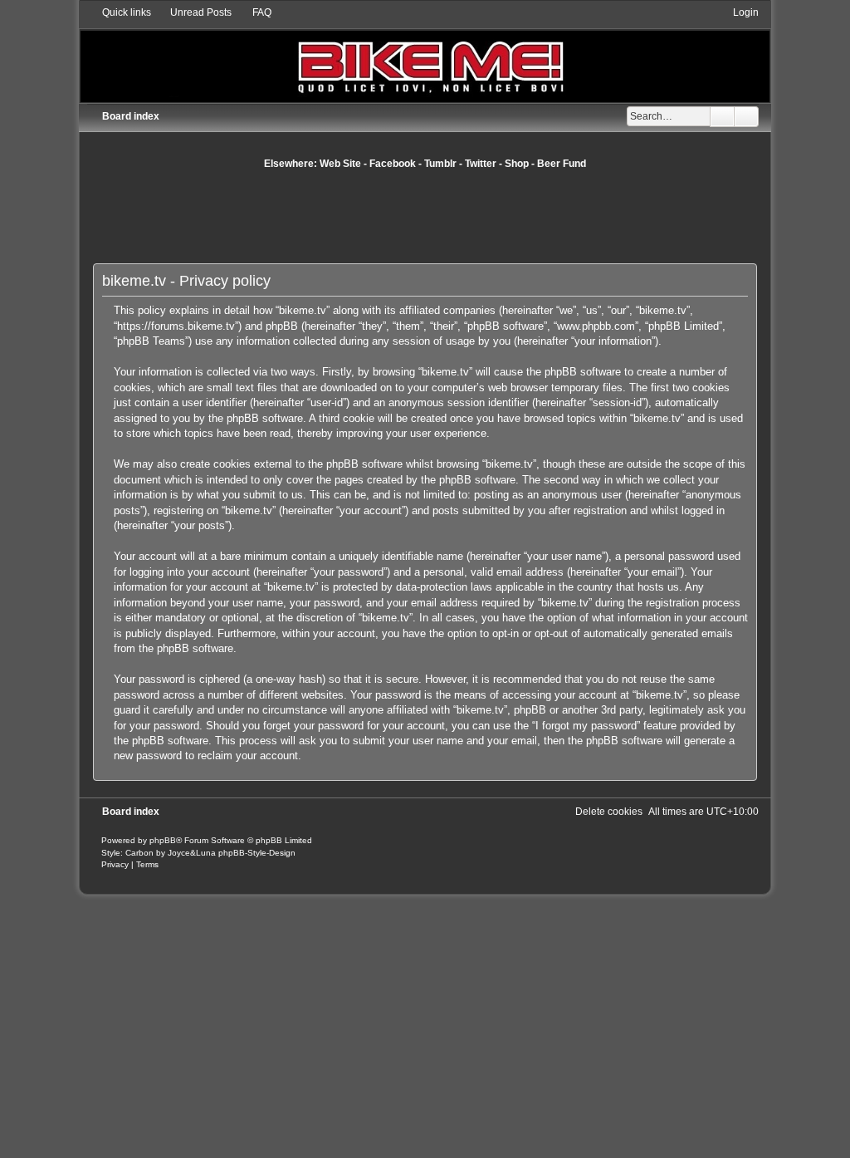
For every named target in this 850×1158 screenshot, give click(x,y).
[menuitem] (193, 12)
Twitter (480, 164)
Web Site (340, 164)
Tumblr (440, 164)
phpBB (162, 840)
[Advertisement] (425, 216)
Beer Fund (561, 164)
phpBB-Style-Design (257, 852)
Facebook (392, 164)
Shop (517, 164)
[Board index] (425, 54)
